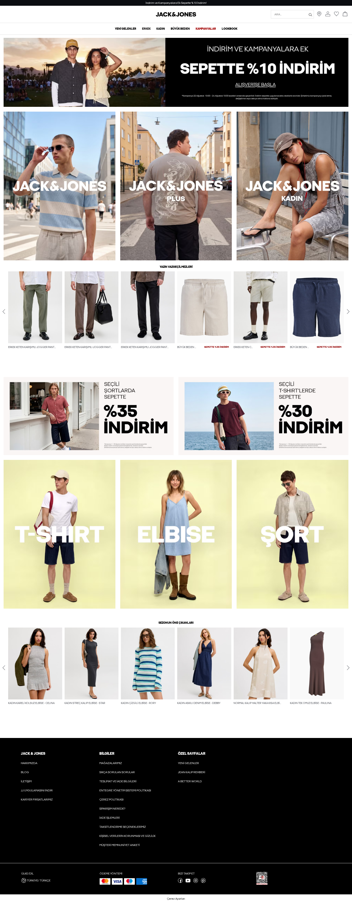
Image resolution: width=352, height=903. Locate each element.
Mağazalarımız (110, 763)
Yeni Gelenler (188, 763)
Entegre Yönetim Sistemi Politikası (125, 790)
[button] (35, 307)
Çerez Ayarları (176, 898)
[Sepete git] (345, 14)
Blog (25, 772)
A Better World (190, 781)
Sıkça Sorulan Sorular (117, 772)
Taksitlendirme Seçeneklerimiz (122, 827)
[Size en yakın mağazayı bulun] (319, 15)
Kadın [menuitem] (160, 28)
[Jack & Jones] (176, 15)
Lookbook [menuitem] (229, 28)
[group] (35, 320)
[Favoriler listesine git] (336, 15)
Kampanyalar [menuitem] (206, 28)
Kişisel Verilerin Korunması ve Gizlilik (127, 836)
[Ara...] (310, 14)
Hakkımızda (29, 763)
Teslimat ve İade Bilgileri (117, 781)
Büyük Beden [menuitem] (180, 28)
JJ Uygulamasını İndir (37, 790)
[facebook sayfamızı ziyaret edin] (180, 882)
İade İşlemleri (109, 817)
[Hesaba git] (327, 14)
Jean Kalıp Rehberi (191, 772)
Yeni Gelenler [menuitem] (125, 28)
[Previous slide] (4, 311)
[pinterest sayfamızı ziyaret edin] (203, 882)
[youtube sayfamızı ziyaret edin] (188, 882)
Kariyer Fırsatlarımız (37, 799)
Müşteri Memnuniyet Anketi (119, 845)
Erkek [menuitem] (146, 28)
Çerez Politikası (111, 799)
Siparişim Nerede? (112, 808)
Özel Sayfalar (191, 753)
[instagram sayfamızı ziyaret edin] (195, 882)
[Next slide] (348, 311)
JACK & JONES (33, 753)
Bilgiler (106, 753)
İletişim (26, 781)
